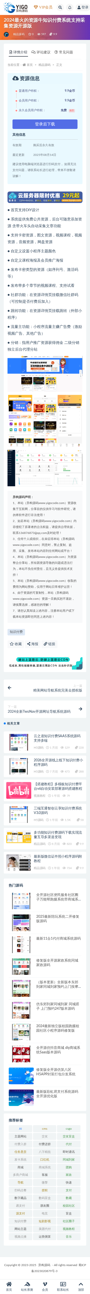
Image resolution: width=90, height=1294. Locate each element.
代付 (69, 1144)
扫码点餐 (20, 1190)
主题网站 (20, 1136)
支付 (69, 1190)
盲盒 (69, 1213)
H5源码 (39, 747)
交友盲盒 (69, 1136)
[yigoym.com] (7, 34)
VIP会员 (45, 7)
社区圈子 (69, 1221)
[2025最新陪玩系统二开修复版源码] (21, 922)
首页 (30, 64)
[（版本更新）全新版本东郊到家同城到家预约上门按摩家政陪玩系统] (21, 988)
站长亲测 (27, 1289)
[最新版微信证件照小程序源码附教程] (18, 867)
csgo (69, 1128)
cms (44, 1128)
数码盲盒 (45, 1197)
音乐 (69, 1236)
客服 (45, 1174)
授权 (45, 1190)
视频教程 (40, 795)
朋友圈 (44, 1205)
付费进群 (45, 1144)
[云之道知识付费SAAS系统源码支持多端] (18, 742)
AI (20, 1128)
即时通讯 (69, 1151)
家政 (69, 1174)
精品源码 (18, 34)
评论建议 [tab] (43, 52)
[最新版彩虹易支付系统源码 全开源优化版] (21, 1098)
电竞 (45, 1213)
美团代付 (45, 1228)
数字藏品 (20, 1197)
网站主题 (20, 1228)
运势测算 (45, 1236)
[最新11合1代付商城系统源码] (21, 944)
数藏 (69, 1197)
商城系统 (45, 1167)
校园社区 (69, 1205)
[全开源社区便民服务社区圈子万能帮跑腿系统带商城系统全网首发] (21, 901)
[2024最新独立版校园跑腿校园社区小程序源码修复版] (21, 1032)
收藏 (18, 644)
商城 (21, 1167)
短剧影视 (45, 1221)
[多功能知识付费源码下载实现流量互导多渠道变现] (18, 836)
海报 (34, 644)
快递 (69, 1182)
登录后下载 (45, 124)
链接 (51, 644)
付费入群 (20, 1144)
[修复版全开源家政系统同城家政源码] (21, 966)
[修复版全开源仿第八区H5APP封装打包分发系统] (21, 1076)
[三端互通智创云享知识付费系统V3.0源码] (18, 814)
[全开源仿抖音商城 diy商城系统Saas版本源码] (21, 1054)
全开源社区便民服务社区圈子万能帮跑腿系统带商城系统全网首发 (57, 899)
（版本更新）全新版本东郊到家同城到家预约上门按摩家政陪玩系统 (57, 987)
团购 (69, 1167)
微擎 (45, 1182)
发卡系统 (20, 1159)
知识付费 (16, 632)
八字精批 (45, 1151)
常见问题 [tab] (66, 52)
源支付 (20, 1213)
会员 (45, 1289)
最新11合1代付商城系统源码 (58, 938)
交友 (45, 1136)
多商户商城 (20, 1174)
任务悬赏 (20, 1151)
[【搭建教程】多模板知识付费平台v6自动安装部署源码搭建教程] (18, 790)
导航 (21, 1182)
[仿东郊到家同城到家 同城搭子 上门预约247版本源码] (21, 1010)
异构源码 (44, 1265)
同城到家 (69, 1159)
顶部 (81, 1289)
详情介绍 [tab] (20, 52)
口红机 (44, 1159)
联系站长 (63, 1289)
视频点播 (20, 1236)
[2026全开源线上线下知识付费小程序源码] (18, 766)
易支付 (20, 1205)
